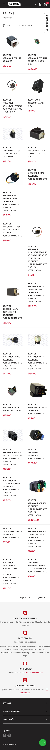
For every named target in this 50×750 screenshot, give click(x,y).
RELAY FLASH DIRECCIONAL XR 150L (36, 103)
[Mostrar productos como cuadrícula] (42, 25)
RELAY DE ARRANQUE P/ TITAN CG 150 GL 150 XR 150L (37, 59)
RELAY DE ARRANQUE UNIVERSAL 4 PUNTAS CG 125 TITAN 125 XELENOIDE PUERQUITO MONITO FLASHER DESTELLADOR (12, 572)
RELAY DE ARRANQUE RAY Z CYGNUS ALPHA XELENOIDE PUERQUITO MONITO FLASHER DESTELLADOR (37, 292)
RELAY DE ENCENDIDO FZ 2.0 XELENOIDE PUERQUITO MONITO (37, 454)
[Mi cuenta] (40, 4)
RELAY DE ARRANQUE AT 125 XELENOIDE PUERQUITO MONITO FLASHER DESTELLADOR (37, 361)
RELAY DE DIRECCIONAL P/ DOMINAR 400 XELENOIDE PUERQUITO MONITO (12, 312)
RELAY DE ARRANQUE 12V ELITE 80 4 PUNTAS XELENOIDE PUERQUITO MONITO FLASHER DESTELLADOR (12, 486)
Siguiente (40, 597)
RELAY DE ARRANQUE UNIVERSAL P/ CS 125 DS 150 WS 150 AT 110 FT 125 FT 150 (12, 106)
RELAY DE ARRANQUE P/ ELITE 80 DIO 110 (12, 58)
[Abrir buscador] (35, 4)
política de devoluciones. (32, 672)
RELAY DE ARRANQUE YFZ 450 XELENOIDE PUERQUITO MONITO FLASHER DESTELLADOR (37, 507)
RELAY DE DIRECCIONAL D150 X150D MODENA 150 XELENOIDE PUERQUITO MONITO (12, 230)
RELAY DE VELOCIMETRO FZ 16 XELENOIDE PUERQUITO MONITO (37, 409)
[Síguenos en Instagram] (9, 735)
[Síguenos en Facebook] (4, 735)
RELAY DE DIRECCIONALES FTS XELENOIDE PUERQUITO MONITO (12, 533)
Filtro (9, 25)
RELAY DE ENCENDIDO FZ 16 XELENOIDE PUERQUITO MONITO (37, 174)
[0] (45, 4)
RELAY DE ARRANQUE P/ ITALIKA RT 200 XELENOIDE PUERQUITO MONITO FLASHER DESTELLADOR (12, 201)
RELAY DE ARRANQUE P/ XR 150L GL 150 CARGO (12, 408)
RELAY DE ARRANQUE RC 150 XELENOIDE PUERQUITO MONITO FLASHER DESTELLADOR (12, 361)
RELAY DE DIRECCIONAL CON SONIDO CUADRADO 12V (37, 152)
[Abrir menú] (4, 4)
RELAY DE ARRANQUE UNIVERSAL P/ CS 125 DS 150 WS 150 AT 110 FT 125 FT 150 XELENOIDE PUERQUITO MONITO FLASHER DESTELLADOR (37, 258)
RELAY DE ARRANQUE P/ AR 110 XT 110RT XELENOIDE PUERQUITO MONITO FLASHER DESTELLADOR (12, 457)
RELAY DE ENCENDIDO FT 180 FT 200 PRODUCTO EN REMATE (11, 152)
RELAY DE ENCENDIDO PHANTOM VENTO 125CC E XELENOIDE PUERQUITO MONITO (37, 566)
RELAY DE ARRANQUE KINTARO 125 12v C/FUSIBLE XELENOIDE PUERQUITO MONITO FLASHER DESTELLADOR (37, 537)
